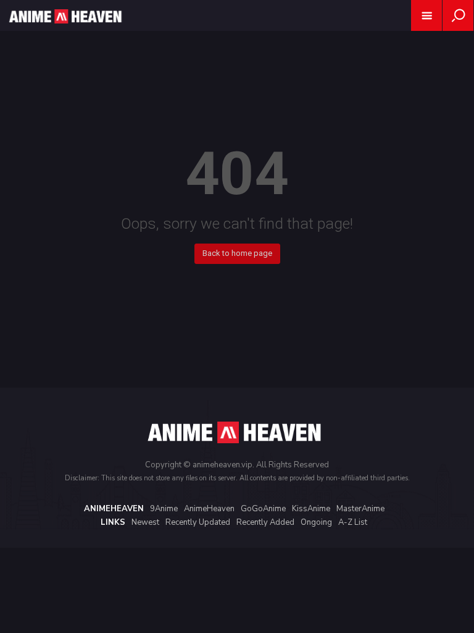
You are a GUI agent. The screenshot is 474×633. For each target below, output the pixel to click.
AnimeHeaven (209, 508)
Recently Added (265, 522)
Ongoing (316, 522)
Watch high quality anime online (64, 32)
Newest (145, 522)
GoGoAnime (263, 508)
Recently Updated (197, 522)
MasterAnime (360, 508)
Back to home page (237, 253)
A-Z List (352, 522)
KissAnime (311, 508)
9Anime (164, 508)
